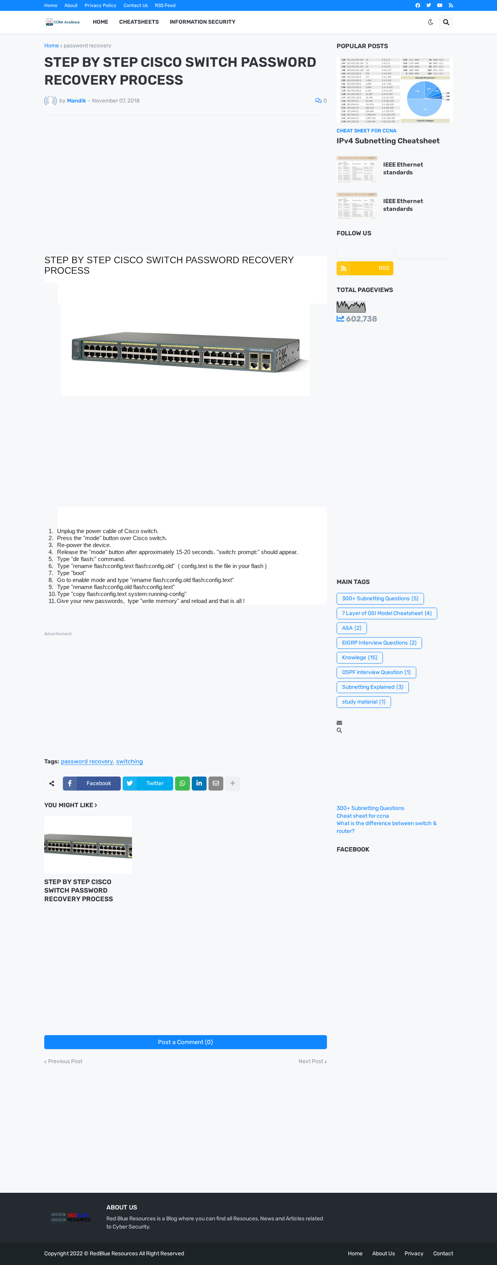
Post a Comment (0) (185, 1042)
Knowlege (359, 657)
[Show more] (232, 784)
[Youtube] (424, 251)
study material (364, 702)
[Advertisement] (185, 179)
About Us (383, 1253)
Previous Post (65, 1061)
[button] (430, 22)
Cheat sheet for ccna (363, 816)
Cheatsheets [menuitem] (139, 22)
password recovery (87, 46)
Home (50, 5)
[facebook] (417, 5)
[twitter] (428, 5)
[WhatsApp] (182, 784)
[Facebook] (365, 251)
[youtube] (440, 5)
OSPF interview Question (376, 672)
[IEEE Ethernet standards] (357, 168)
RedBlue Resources (114, 1253)
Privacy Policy (100, 5)
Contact (443, 1253)
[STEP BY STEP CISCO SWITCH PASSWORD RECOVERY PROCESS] (88, 845)
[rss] (451, 5)
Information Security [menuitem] (202, 22)
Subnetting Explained (372, 687)
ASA (351, 628)
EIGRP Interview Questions (379, 642)
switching (129, 762)
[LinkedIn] (199, 784)
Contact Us (135, 5)
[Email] (216, 784)
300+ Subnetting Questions (380, 598)
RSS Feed (165, 5)
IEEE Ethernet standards (403, 168)
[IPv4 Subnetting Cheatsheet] (395, 90)
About (71, 5)
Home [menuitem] (100, 22)
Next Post (311, 1061)
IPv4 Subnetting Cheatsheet (388, 140)
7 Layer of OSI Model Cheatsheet (387, 613)
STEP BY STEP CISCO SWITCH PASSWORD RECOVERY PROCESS (78, 890)
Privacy (414, 1253)
